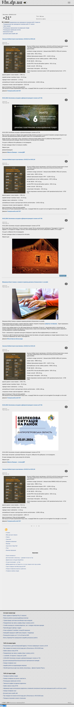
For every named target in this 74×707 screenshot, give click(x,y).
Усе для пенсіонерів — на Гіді (13, 562)
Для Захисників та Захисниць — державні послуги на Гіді (19, 557)
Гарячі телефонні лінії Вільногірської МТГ (16, 566)
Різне (7, 548)
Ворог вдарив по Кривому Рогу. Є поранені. (15, 615)
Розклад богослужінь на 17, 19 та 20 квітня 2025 (16, 635)
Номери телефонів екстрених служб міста (16, 568)
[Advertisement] (35, 9)
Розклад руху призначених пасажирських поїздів (16, 28)
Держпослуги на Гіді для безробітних (14, 559)
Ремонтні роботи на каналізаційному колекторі (15, 618)
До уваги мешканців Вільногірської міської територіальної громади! (21, 660)
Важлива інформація (11, 550)
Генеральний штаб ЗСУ (14, 90)
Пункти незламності (10, 555)
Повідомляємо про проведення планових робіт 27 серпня (18, 24)
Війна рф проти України (11, 534)
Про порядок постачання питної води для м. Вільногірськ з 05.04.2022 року (23, 648)
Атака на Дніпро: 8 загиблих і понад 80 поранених (16, 630)
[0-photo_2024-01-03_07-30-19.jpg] (35, 431)
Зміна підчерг (7, 26)
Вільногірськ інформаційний (17, 702)
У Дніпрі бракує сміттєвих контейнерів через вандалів (17, 620)
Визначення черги (8, 31)
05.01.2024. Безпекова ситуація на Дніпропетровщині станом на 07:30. (22, 98)
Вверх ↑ (70, 702)
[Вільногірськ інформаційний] (12, 4)
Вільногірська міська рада (15, 338)
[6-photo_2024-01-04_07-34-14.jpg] (35, 256)
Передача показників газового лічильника (14, 698)
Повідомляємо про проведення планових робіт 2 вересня (24, 22)
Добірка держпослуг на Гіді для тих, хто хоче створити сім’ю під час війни (23, 564)
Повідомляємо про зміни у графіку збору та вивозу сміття (18, 623)
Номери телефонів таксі (9, 663)
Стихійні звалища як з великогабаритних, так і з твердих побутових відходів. (23, 625)
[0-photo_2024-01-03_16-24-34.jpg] (35, 304)
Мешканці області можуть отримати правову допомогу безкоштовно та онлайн (25, 282)
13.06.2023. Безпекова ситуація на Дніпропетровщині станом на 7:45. (22, 658)
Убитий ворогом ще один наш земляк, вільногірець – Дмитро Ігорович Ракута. (24, 668)
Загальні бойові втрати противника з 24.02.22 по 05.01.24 (18, 39)
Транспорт (8, 539)
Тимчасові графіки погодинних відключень (14, 683)
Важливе (8, 543)
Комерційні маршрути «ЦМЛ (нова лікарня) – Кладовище (18, 632)
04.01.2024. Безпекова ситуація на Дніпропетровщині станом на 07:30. (22, 218)
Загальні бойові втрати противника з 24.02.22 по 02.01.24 (18, 469)
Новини (8, 537)
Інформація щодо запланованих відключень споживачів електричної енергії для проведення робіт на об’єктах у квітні (34, 688)
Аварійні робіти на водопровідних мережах (15, 665)
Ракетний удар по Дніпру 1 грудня (12, 627)
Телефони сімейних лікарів (12, 570)
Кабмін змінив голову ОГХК (10, 650)
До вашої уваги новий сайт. (10, 33)
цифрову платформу (51, 323)
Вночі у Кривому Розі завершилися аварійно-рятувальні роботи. (20, 637)
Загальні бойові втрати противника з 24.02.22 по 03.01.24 (18, 346)
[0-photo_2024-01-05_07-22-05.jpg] (35, 118)
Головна (8, 532)
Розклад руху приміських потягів (12, 29)
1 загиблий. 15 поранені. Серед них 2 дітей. (15, 655)
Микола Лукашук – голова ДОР (16, 152)
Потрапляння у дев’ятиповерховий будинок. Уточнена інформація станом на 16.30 (25, 645)
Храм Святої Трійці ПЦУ (11, 545)
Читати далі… (63, 275)
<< (31, 526)
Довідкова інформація (11, 541)
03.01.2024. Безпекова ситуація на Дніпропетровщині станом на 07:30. (22, 405)
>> (39, 526)
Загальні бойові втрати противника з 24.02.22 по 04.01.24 (18, 159)
